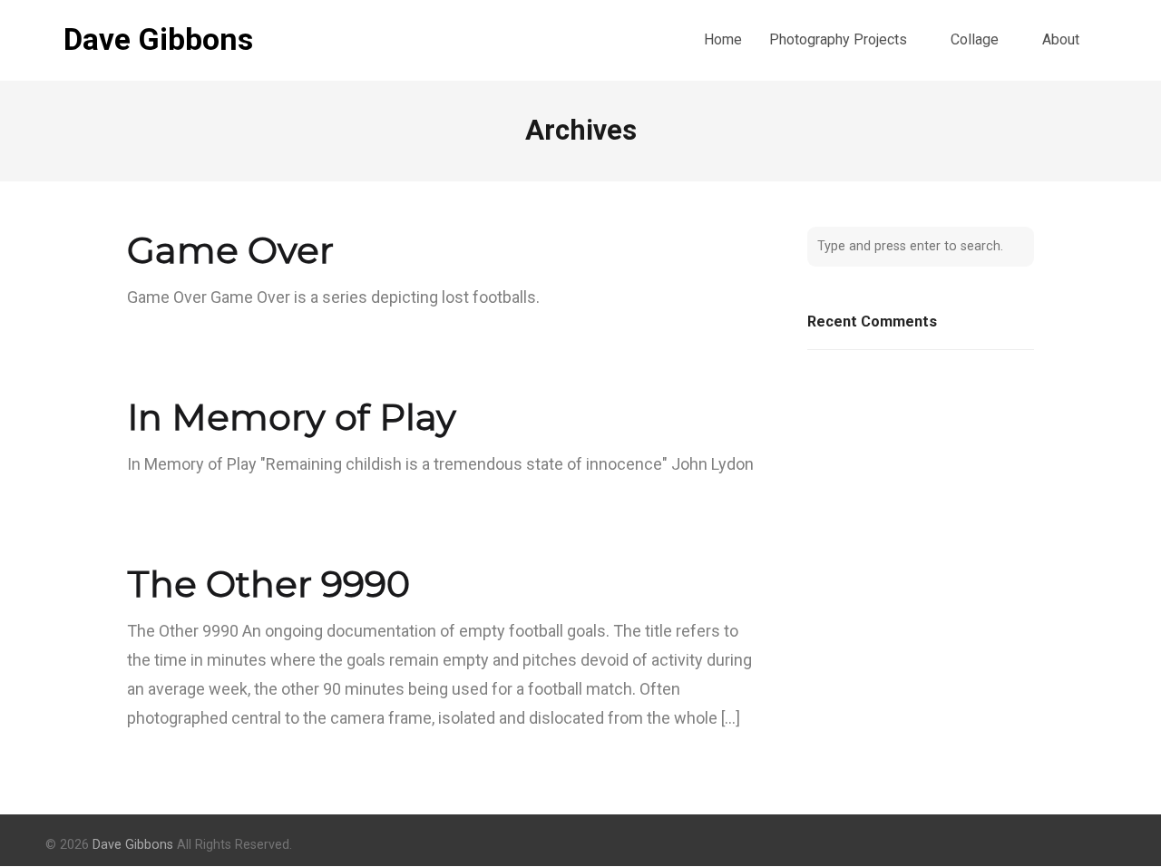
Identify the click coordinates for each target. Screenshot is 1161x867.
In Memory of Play (291, 417)
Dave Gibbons (158, 40)
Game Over (230, 250)
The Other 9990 (268, 583)
